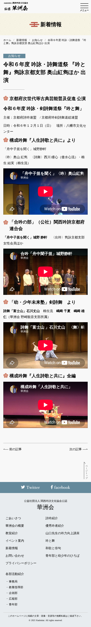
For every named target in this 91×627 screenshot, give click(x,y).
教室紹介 (12, 533)
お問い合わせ (15, 555)
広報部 (13, 598)
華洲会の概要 (15, 525)
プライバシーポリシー (21, 563)
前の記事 (15, 449)
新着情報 (12, 548)
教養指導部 (16, 587)
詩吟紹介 (52, 518)
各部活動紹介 (15, 574)
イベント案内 (15, 540)
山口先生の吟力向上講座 (63, 533)
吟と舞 (50, 540)
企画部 (13, 593)
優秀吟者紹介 (55, 525)
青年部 (13, 604)
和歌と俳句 (53, 548)
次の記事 (75, 449)
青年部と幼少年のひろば (63, 555)
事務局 (13, 581)
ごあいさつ (13, 518)
